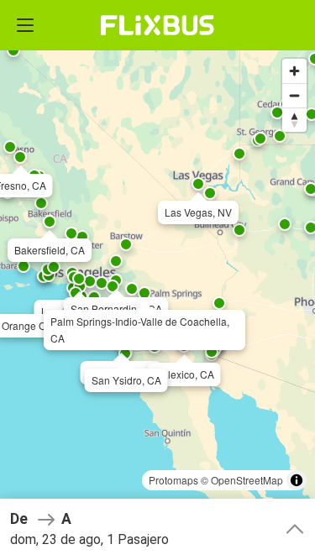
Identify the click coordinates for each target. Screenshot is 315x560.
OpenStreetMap (247, 480)
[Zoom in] (294, 71)
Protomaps (173, 480)
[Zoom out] (294, 95)
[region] (157, 280)
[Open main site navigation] (25, 25)
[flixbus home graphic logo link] (157, 25)
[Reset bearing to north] (294, 119)
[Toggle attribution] (296, 480)
